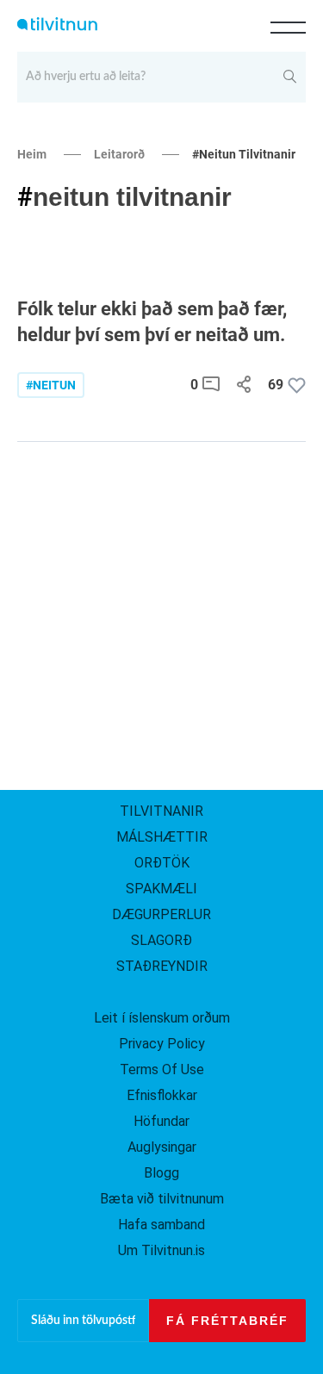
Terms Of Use (162, 1069)
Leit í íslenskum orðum (162, 1018)
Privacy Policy (162, 1043)
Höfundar (161, 1121)
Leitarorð (119, 154)
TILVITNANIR (161, 811)
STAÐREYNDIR (162, 966)
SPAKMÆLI (161, 888)
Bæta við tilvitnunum (162, 1199)
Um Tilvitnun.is (161, 1250)
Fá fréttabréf (227, 1320)
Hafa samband (161, 1224)
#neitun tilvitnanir (243, 154)
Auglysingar (161, 1147)
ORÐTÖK (161, 863)
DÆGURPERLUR (161, 914)
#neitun (51, 385)
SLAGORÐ (161, 940)
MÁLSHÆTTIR (162, 837)
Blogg (161, 1173)
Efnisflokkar (162, 1095)
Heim (32, 154)
